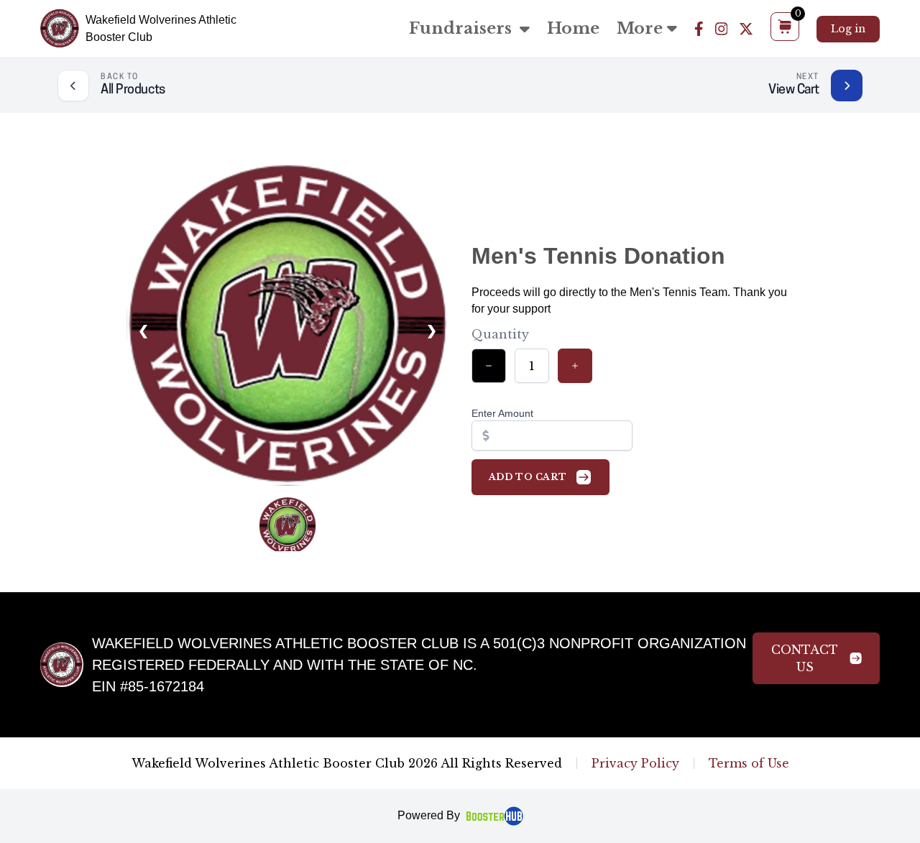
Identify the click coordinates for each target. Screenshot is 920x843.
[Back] (73, 85)
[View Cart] (846, 85)
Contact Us (804, 658)
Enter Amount (502, 413)
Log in (848, 28)
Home (573, 28)
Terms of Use (749, 763)
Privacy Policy (635, 763)
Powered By (428, 815)
